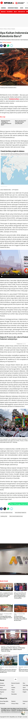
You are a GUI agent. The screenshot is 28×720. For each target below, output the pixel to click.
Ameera (2, 683)
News (5, 28)
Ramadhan (14, 694)
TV (0, 694)
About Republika (4, 701)
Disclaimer (2, 703)
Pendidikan (10, 11)
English (24, 692)
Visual (12, 692)
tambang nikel (4, 516)
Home (1, 28)
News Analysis (11, 28)
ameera (3, 8)
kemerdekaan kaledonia (20, 512)
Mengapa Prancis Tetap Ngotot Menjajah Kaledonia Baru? (6, 122)
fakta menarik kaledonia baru (16, 516)
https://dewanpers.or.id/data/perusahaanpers (12, 711)
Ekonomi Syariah (13, 8)
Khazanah (2, 685)
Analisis (13, 687)
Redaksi (13, 701)
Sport (15, 11)
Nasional (3, 11)
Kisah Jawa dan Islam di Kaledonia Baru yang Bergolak (20, 122)
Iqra (12, 685)
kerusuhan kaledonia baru (7, 512)
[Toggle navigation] (1, 3)
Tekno (12, 689)
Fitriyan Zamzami (7, 42)
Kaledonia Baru (14, 99)
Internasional (21, 11)
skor (21, 8)
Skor (24, 683)
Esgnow (2, 692)
